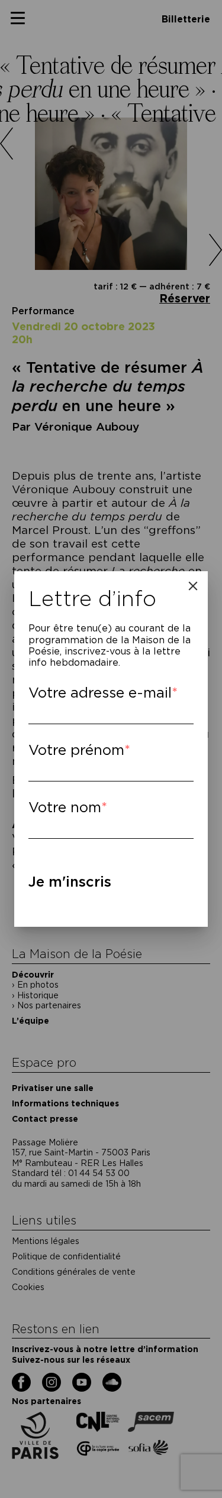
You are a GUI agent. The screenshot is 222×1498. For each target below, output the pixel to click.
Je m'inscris (69, 881)
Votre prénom (76, 749)
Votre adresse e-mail (100, 692)
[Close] (193, 586)
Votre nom (64, 807)
